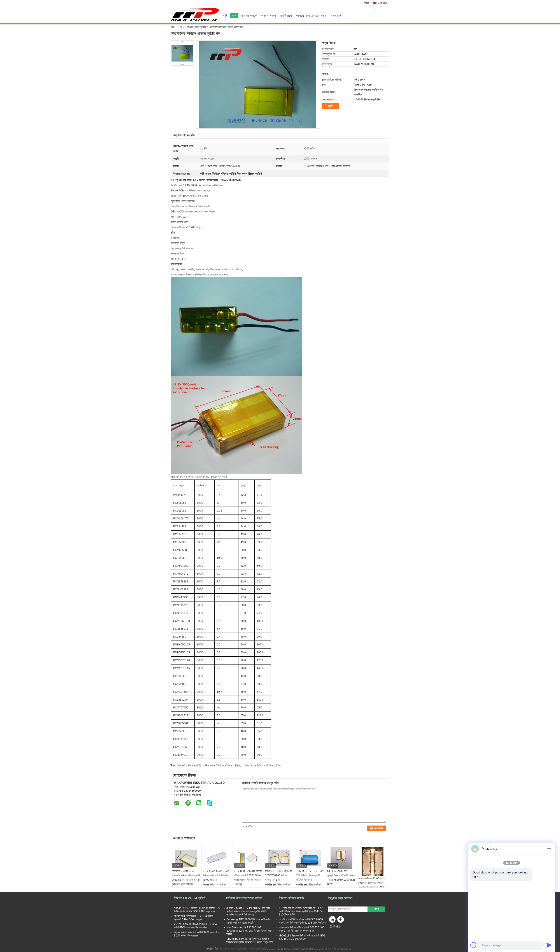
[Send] (549, 945)
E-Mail (334, 926)
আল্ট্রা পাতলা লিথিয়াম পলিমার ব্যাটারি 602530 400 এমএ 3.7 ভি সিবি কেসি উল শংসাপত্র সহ (301, 929)
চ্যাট (330, 106)
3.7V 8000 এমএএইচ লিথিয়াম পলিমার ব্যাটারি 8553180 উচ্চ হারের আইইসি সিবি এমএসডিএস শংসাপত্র (248, 878)
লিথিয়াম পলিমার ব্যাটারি (196, 27)
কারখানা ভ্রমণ (268, 15)
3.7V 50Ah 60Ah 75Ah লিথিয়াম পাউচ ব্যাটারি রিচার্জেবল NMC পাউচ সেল (216, 875)
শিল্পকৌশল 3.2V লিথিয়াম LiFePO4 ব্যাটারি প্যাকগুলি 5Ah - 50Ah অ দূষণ (193, 918)
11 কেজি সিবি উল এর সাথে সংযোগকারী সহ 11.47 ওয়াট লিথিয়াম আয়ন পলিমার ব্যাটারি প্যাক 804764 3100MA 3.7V (301, 911)
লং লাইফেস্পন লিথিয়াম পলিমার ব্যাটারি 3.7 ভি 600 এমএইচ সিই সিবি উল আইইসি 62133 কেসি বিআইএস (302, 921)
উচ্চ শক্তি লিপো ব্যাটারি (189, 765)
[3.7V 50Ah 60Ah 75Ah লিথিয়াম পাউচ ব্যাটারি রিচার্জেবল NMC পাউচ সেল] (217, 858)
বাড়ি (225, 15)
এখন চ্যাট (336, 15)
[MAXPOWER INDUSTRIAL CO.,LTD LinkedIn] (332, 920)
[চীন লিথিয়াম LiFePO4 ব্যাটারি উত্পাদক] (196, 14)
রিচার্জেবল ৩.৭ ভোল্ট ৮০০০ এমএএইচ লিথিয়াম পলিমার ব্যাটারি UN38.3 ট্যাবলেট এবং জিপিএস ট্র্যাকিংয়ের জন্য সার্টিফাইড (186, 878)
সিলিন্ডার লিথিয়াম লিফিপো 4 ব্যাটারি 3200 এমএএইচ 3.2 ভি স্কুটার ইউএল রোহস (196, 934)
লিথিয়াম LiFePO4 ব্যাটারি (189, 898)
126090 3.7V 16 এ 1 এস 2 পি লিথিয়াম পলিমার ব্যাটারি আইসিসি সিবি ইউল (309, 875)
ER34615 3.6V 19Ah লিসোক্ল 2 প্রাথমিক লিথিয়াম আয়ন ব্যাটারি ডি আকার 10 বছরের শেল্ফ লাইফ (249, 940)
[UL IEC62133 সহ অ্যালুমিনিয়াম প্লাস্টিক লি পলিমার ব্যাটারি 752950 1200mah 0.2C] (341, 858)
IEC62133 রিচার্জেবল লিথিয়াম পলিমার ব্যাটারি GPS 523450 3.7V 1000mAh (302, 937)
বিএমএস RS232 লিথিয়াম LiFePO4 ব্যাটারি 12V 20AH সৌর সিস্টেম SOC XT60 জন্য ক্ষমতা (197, 909)
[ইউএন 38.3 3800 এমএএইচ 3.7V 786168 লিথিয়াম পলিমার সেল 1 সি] (279, 858)
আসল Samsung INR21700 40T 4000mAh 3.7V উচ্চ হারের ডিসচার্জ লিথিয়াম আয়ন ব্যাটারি (249, 931)
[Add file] (473, 945)
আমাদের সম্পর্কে (249, 15)
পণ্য (234, 15)
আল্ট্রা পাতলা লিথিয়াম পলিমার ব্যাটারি (262, 765)
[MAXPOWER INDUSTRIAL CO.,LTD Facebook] (341, 920)
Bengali (382, 2)
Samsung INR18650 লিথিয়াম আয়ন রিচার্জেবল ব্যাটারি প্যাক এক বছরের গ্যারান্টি (248, 921)
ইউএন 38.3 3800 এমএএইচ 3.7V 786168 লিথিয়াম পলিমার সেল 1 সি (278, 875)
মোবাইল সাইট (336, 931)
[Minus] (549, 848)
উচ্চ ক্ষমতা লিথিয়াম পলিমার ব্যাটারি (222, 765)
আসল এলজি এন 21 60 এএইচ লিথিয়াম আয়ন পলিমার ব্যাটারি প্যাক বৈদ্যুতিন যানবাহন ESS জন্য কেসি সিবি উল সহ (371, 885)
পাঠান (376, 909)
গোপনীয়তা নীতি (212, 948)
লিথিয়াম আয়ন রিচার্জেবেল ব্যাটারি (244, 898)
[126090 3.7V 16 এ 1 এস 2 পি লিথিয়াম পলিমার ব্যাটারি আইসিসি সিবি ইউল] (310, 858)
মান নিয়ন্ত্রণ (286, 15)
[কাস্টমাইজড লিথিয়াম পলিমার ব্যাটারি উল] (257, 84)
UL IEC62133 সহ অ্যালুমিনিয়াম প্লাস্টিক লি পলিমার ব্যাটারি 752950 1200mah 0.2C (341, 878)
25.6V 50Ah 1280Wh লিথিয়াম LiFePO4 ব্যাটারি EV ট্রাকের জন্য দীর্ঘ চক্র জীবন (195, 926)
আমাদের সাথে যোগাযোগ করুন (311, 15)
